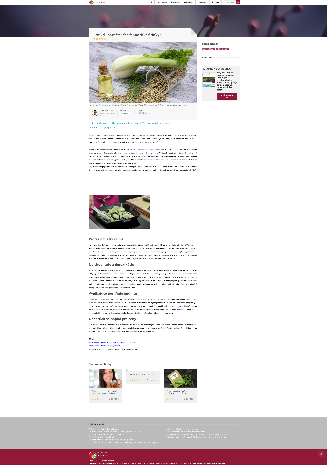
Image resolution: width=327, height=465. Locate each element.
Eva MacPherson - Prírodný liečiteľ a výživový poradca (111, 440)
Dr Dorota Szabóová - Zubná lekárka (104, 429)
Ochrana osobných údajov (104, 460)
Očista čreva (188, 2)
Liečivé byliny (202, 2)
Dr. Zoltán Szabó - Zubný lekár (102, 437)
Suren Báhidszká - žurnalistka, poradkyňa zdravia (186, 431)
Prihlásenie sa (227, 96)
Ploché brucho (162, 2)
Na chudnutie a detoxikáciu (125, 123)
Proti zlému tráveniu (98, 123)
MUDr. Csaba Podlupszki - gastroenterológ (183, 429)
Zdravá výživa (223, 49)
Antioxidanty (209, 49)
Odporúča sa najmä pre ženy (102, 127)
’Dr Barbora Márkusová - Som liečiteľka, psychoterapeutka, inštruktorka (195, 437)
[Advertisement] (143, 188)
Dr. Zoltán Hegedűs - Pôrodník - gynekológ (107, 434)
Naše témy (215, 2)
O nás (91, 460)
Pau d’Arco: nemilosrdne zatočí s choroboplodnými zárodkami (105, 392)
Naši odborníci (96, 424)
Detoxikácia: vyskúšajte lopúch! (142, 374)
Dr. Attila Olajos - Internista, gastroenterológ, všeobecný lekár (115, 431)
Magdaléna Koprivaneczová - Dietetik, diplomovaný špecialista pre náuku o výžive (123, 442)
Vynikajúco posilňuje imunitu (156, 123)
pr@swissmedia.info (217, 463)
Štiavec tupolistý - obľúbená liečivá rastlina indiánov (178, 392)
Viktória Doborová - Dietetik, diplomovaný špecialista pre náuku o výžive (196, 434)
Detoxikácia (175, 2)
